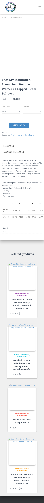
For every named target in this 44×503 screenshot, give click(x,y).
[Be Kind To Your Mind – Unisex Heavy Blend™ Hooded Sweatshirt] (22, 337)
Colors (6, 106)
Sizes (26, 106)
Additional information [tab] (14, 152)
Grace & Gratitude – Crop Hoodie (22, 421)
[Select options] (32, 313)
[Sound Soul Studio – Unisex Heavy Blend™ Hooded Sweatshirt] (22, 451)
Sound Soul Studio (22, 469)
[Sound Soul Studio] (11, 7)
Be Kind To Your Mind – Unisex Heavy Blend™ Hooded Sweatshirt (22, 365)
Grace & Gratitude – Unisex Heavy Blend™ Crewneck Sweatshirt (22, 304)
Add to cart (17, 125)
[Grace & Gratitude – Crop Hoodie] (22, 397)
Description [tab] (9, 146)
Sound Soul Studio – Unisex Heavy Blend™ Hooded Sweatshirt (22, 479)
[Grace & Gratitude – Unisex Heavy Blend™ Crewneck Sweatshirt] (22, 276)
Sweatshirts (29, 135)
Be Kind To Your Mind (21, 355)
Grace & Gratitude (22, 294)
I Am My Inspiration (17, 135)
